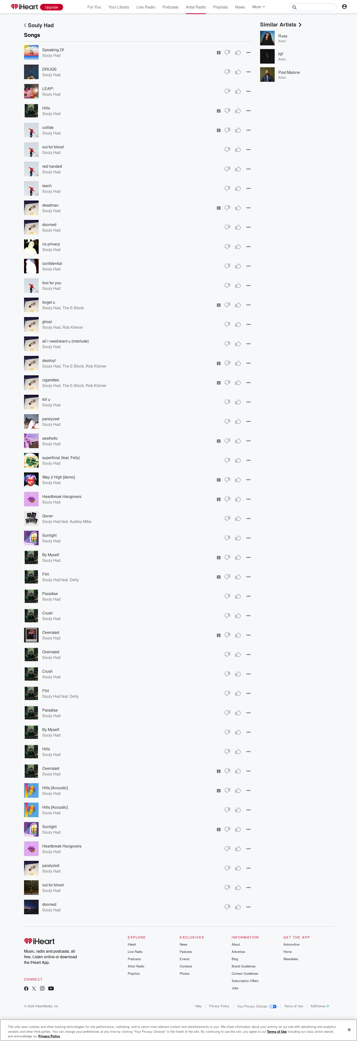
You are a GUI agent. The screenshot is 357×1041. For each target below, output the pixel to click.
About (236, 944)
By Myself (50, 554)
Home (287, 951)
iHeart (132, 944)
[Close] (349, 1029)
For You (94, 7)
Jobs (235, 988)
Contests (186, 966)
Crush (47, 613)
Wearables (290, 959)
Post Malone (289, 72)
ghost (47, 321)
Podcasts (170, 7)
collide (48, 127)
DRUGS (49, 69)
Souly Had (41, 25)
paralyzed (50, 418)
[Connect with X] (34, 989)
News (240, 7)
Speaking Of (53, 49)
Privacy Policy (219, 1006)
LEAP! (47, 88)
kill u (46, 399)
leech (47, 185)
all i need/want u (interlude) (65, 341)
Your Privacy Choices (252, 1006)
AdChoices (318, 1006)
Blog (235, 959)
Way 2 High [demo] (58, 477)
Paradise (50, 593)
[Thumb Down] (227, 52)
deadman (50, 205)
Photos (185, 973)
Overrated (50, 632)
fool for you (51, 282)
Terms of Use (293, 1006)
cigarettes (50, 380)
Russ (282, 36)
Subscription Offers (245, 980)
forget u (48, 302)
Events (185, 959)
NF (281, 54)
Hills (46, 108)
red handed (52, 166)
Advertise (238, 951)
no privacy (51, 244)
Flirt (45, 574)
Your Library (118, 7)
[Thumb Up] (238, 52)
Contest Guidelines (245, 973)
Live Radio (145, 7)
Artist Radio (196, 7)
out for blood (53, 147)
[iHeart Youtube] (51, 989)
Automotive (291, 944)
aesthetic (50, 438)
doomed (49, 224)
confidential (52, 263)
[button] (248, 52)
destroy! (49, 360)
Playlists (220, 7)
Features (186, 951)
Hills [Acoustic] (55, 787)
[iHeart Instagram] (42, 989)
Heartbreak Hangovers (61, 496)
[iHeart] (24, 7)
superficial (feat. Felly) (61, 457)
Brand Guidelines (244, 966)
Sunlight (49, 535)
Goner (47, 516)
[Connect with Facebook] (26, 989)
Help (198, 1006)
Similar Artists (278, 24)
